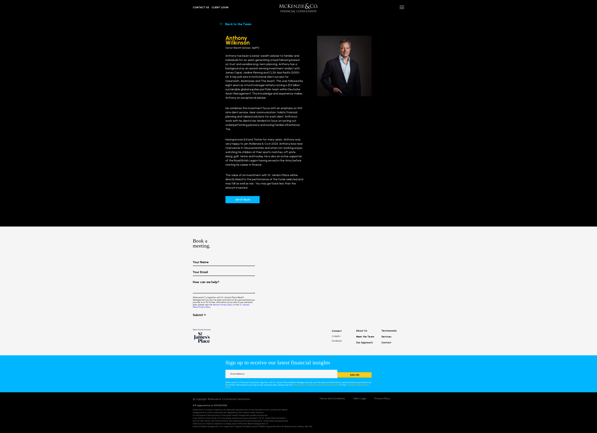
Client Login (220, 7)
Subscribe (354, 374)
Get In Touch (242, 199)
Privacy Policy (382, 398)
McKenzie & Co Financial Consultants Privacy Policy (316, 385)
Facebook (337, 341)
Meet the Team (365, 336)
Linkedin (336, 336)
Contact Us (201, 7)
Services (386, 336)
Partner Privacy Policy (223, 305)
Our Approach (364, 342)
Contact (386, 342)
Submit (198, 315)
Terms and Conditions (332, 398)
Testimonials (389, 330)
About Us (361, 330)
